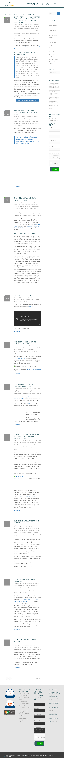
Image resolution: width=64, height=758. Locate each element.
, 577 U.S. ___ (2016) (27, 497)
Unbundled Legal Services (53, 62)
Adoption (27, 24)
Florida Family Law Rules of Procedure (53, 50)
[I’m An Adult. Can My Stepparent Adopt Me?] (7, 643)
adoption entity (21, 118)
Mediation (51, 33)
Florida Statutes (21, 585)
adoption (25, 26)
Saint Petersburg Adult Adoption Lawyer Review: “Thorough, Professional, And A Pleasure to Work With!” (27, 19)
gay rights (19, 208)
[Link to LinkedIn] (56, 754)
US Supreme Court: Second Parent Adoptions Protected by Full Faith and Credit (27, 436)
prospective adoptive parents (24, 532)
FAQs (50, 47)
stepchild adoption (26, 33)
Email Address (52, 140)
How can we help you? (54, 153)
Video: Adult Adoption (22, 295)
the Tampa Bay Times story (34, 369)
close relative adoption (23, 30)
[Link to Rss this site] (59, 754)
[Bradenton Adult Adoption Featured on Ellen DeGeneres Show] (7, 113)
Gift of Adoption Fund (19, 358)
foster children (17, 588)
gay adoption (29, 204)
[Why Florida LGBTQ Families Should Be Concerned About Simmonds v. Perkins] (7, 200)
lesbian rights (17, 210)
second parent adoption (35, 213)
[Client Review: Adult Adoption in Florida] (7, 524)
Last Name (51, 134)
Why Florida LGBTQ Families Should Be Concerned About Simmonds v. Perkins (25, 199)
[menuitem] (6, 755)
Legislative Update (53, 56)
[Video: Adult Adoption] (7, 298)
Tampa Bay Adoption (18, 35)
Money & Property (53, 25)
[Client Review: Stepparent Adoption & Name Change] (7, 387)
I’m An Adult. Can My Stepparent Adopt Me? (26, 641)
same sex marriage (18, 213)
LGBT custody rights (24, 210)
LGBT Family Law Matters (28, 202)
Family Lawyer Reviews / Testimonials (22, 390)
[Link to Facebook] (52, 754)
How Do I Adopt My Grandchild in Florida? (53, 102)
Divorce (51, 23)
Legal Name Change (34, 390)
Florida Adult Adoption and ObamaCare (25, 580)
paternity (34, 397)
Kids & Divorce (52, 30)
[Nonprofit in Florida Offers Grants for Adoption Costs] (7, 345)
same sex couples (35, 211)
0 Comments (26, 345)
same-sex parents (26, 213)
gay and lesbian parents (23, 206)
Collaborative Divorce (54, 28)
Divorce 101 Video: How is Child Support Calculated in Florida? (54, 93)
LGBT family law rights (23, 446)
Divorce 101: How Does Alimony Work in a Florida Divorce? (54, 107)
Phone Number (52, 146)
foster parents (24, 588)
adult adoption (30, 28)
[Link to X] (54, 754)
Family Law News (35, 388)
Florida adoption (32, 30)
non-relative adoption (30, 31)
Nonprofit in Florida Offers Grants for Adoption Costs (25, 343)
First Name (51, 127)
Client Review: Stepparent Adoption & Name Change (24, 385)
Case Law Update (37, 440)
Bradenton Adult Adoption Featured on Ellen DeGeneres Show (25, 112)
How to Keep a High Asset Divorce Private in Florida (54, 98)
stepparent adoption (34, 33)
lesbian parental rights (33, 208)
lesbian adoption (22, 31)
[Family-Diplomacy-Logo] (9, 3)
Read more (17, 186)
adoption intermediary (22, 28)
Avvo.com (30, 403)
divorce (30, 397)
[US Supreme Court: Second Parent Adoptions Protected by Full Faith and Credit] (7, 437)
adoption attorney (31, 26)
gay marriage (31, 206)
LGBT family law (32, 210)
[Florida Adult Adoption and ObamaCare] (7, 582)
